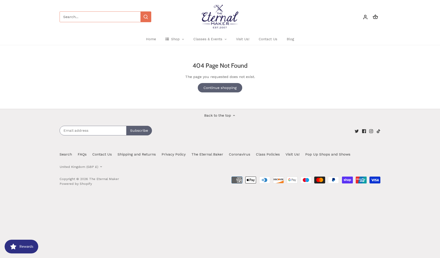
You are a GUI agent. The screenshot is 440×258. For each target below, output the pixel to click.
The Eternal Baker (207, 154)
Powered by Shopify (76, 183)
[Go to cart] (375, 17)
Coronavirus (239, 154)
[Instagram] (371, 130)
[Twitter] (357, 130)
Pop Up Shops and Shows (327, 154)
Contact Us (102, 154)
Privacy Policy (174, 154)
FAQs (82, 154)
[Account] (365, 17)
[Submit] (145, 17)
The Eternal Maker (104, 179)
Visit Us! (293, 154)
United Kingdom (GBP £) (79, 167)
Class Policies (268, 154)
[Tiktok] (378, 130)
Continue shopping (220, 88)
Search (66, 154)
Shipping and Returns (137, 154)
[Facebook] (364, 130)
